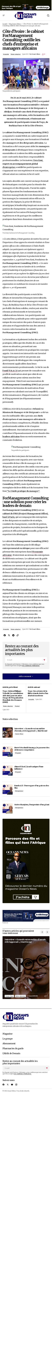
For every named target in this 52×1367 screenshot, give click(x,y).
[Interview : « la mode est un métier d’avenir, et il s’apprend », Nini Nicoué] (8, 732)
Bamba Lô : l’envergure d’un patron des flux (31, 786)
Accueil (5, 24)
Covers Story (19, 734)
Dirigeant (18, 753)
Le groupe (8, 1039)
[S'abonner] (44, 660)
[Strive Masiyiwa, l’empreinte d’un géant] (8, 808)
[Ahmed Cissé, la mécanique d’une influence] (8, 770)
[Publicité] (26, 5)
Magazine (7, 1034)
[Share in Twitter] (9, 635)
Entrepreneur (19, 791)
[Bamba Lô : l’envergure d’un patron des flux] (8, 789)
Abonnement (9, 1043)
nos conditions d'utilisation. (31, 665)
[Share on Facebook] (5, 635)
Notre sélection (15, 54)
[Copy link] (17, 635)
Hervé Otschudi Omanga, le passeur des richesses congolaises (31, 748)
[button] (3, 15)
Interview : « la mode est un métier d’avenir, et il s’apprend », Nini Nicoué (30, 729)
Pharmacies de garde (13, 1048)
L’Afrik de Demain (11, 1053)
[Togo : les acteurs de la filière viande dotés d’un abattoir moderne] (37, 698)
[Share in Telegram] (13, 635)
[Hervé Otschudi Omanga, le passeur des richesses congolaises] (8, 751)
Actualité (6, 54)
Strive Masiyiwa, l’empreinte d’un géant (31, 804)
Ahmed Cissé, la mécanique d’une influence (28, 767)
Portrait (17, 706)
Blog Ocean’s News (15, 24)
